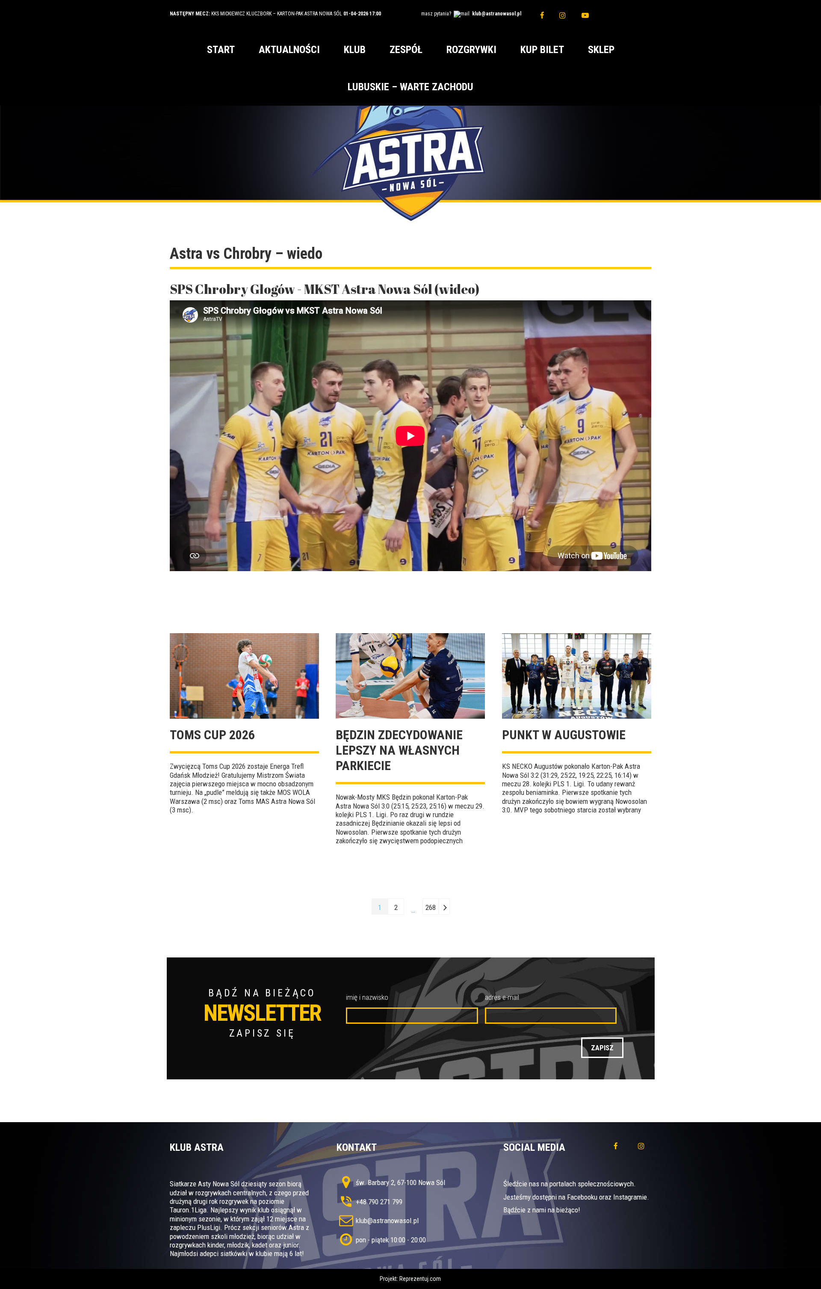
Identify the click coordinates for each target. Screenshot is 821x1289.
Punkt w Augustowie (564, 734)
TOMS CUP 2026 (212, 734)
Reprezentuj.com (420, 1278)
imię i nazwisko (367, 997)
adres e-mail (502, 997)
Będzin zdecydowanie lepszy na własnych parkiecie (399, 750)
